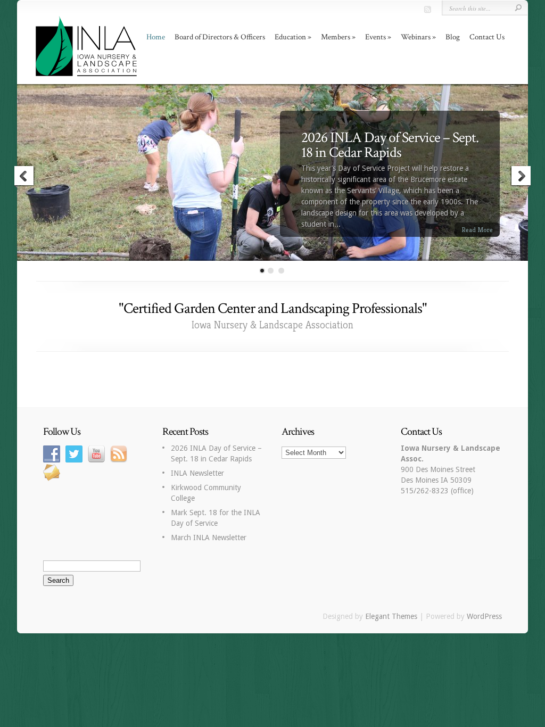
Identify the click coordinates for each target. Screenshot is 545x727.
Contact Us (487, 37)
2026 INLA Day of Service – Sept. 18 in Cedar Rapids (389, 145)
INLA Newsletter (197, 473)
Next (520, 177)
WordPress (484, 616)
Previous (24, 177)
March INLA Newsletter (208, 537)
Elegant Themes (391, 616)
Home (155, 37)
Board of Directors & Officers (220, 37)
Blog (452, 37)
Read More (477, 229)
